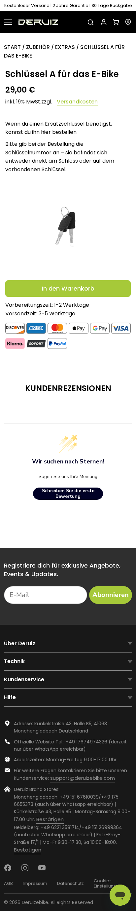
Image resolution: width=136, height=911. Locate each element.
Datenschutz (70, 883)
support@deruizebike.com (82, 777)
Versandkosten (77, 102)
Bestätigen (50, 819)
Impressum (35, 883)
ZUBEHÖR (38, 47)
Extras (65, 47)
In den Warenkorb (68, 288)
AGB (8, 883)
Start (12, 47)
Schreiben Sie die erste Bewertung (68, 494)
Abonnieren (110, 594)
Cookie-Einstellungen (108, 883)
